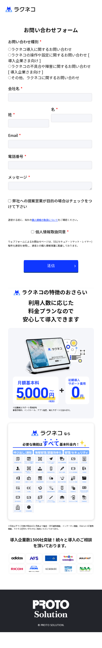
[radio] (50, 49)
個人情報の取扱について (45, 220)
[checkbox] (50, 63)
